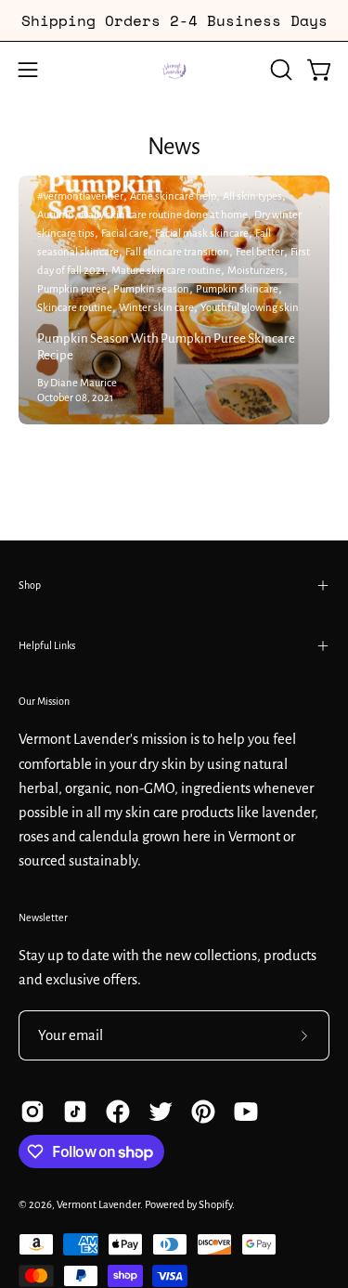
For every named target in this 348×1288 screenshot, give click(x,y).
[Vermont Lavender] (174, 70)
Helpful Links (47, 645)
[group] (174, 20)
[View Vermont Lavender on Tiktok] (75, 1111)
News (174, 146)
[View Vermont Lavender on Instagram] (32, 1111)
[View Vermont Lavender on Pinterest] (203, 1111)
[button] (279, 70)
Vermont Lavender (98, 1205)
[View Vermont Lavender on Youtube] (246, 1111)
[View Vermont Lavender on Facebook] (118, 1111)
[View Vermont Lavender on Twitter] (160, 1111)
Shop (30, 585)
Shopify (215, 1205)
